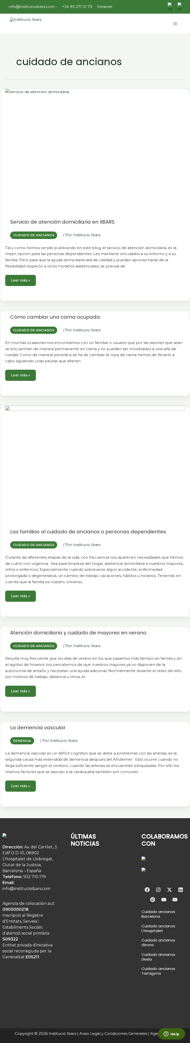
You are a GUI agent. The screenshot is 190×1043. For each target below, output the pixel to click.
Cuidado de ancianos (33, 235)
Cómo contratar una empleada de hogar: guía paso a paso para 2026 (94, 995)
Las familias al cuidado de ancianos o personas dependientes (88, 531)
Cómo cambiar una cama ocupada (55, 316)
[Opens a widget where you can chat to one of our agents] (171, 1034)
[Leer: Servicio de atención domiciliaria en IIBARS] (95, 152)
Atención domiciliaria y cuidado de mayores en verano (78, 632)
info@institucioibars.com (31, 6)
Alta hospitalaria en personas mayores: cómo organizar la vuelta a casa (91, 945)
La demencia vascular (38, 727)
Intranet (104, 6)
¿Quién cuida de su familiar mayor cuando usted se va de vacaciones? (94, 895)
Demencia (22, 741)
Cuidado (149, 911)
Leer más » (21, 279)
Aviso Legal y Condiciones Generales (113, 1033)
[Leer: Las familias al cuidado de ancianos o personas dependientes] (95, 466)
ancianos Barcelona (158, 914)
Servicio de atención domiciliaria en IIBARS (62, 221)
